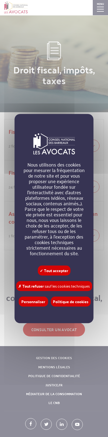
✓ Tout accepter (54, 270)
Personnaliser (33, 301)
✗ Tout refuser (54, 286)
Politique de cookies (70, 301)
